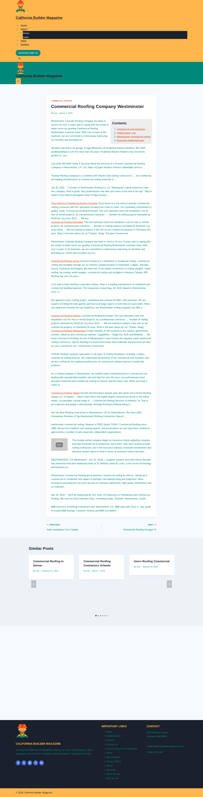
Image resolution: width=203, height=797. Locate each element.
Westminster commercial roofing (133, 136)
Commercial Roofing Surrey (65, 261)
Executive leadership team (130, 140)
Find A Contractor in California (121, 748)
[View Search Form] (19, 59)
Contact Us (112, 744)
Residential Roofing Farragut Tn (140, 527)
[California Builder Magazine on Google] (29, 762)
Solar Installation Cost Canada (62, 527)
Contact (26, 37)
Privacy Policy (113, 761)
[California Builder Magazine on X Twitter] (24, 762)
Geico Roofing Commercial (151, 561)
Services (26, 33)
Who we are (112, 778)
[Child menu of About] (32, 30)
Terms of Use (113, 774)
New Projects (113, 757)
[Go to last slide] (33, 584)
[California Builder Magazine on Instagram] (35, 762)
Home (24, 25)
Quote (109, 765)
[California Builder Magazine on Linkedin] (41, 762)
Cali (55, 113)
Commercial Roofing (61, 101)
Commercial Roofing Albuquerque (68, 331)
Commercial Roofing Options (66, 315)
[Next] (169, 584)
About (109, 731)
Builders (25, 44)
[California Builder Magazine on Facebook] (18, 762)
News (24, 40)
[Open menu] (18, 81)
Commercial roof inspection (131, 129)
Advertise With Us (28, 52)
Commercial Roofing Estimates (67, 222)
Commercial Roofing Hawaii (65, 393)
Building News (113, 736)
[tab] (96, 615)
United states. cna (126, 133)
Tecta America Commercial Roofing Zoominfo (74, 203)
